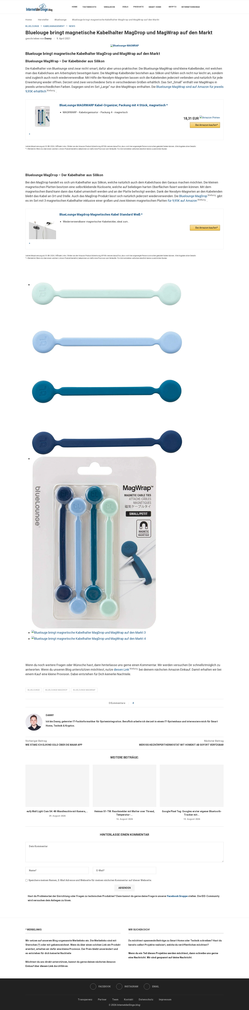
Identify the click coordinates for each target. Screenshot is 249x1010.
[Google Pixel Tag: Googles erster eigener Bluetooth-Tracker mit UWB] (192, 786)
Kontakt (128, 999)
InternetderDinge (190, 7)
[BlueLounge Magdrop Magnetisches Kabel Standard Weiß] (42, 228)
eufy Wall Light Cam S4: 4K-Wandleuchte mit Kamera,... (57, 811)
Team (115, 999)
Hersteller (43, 19)
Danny (48, 38)
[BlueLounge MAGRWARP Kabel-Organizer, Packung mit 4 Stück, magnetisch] (42, 119)
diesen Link (121, 669)
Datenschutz (146, 999)
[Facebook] (213, 7)
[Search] (222, 7)
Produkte (138, 7)
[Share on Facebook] (137, 703)
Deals (125, 7)
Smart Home (155, 7)
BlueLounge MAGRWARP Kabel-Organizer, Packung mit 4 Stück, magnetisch (112, 105)
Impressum (165, 999)
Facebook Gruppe (177, 896)
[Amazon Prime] (210, 118)
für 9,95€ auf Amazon (182, 200)
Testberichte (89, 7)
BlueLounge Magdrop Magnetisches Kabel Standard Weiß (100, 214)
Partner (102, 999)
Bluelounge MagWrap (84, 690)
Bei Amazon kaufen (206, 125)
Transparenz (85, 999)
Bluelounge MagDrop (193, 196)
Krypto (172, 7)
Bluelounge (60, 19)
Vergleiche (109, 7)
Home (74, 7)
